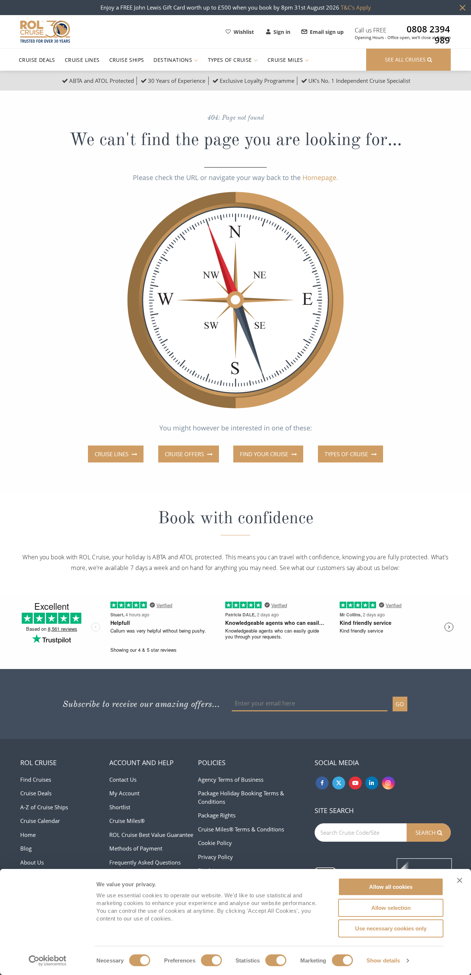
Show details (383, 960)
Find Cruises (35, 779)
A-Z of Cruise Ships (44, 807)
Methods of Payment (135, 848)
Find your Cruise (265, 454)
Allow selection (391, 908)
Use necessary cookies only (390, 928)
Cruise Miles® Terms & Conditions (241, 829)
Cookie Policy (215, 842)
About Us (32, 862)
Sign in (281, 31)
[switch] (211, 960)
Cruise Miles (286, 59)
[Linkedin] (371, 783)
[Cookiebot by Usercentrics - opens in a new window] (47, 960)
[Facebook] (322, 783)
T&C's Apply (356, 7)
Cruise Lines (82, 59)
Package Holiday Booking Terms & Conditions (241, 797)
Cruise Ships (126, 59)
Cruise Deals (37, 59)
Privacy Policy (215, 856)
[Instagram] (388, 783)
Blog (26, 848)
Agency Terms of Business (230, 779)
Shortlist (119, 807)
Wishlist (244, 31)
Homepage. (320, 177)
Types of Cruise (231, 59)
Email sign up (327, 31)
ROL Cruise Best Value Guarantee (151, 834)
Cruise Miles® (127, 820)
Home (28, 834)
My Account (124, 793)
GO (400, 704)
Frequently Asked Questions (145, 862)
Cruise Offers (185, 454)
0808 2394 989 (428, 29)
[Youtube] (355, 783)
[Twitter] (338, 783)
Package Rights (217, 815)
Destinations (173, 59)
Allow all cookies (390, 887)
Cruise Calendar (40, 820)
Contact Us (123, 779)
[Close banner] (459, 880)
